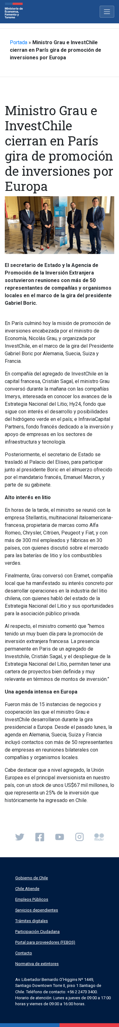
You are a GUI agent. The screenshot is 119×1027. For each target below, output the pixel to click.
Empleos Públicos (31, 899)
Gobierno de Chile (31, 878)
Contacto (23, 953)
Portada (18, 42)
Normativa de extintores (37, 963)
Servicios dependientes (36, 910)
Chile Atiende (27, 888)
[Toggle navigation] (107, 12)
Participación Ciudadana (37, 931)
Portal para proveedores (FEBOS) (45, 942)
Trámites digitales (31, 920)
